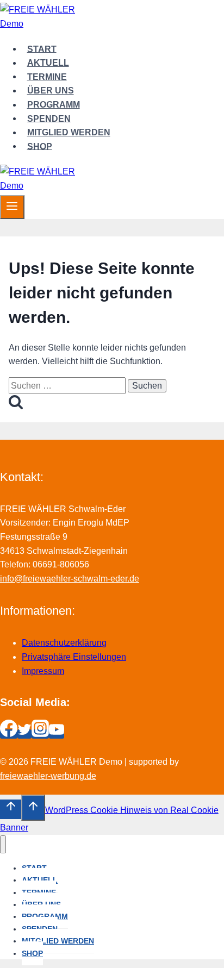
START (42, 48)
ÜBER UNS (50, 90)
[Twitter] (24, 734)
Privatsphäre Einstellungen (74, 656)
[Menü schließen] (3, 844)
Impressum (43, 671)
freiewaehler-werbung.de (48, 775)
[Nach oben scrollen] (10, 809)
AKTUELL (48, 62)
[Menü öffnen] (12, 207)
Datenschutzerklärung (64, 642)
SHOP (39, 146)
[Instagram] (40, 734)
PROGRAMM (53, 104)
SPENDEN (49, 118)
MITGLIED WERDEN (68, 132)
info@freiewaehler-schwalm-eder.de (69, 578)
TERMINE (47, 76)
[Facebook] (8, 734)
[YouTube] (56, 734)
